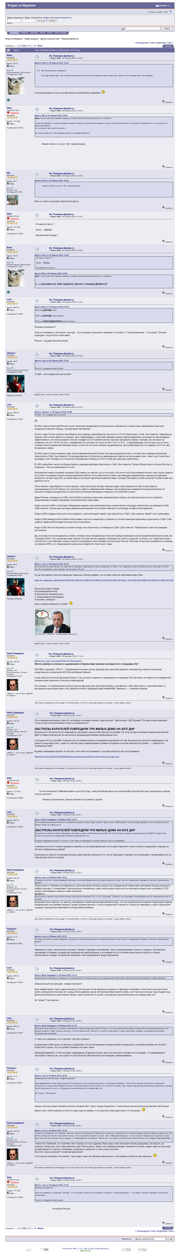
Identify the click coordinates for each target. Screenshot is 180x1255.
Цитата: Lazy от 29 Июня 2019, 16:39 (51, 1130)
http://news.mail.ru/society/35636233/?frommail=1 (58, 661)
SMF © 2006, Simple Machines (96, 1249)
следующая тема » (164, 42)
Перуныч (11, 929)
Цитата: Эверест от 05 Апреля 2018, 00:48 (53, 412)
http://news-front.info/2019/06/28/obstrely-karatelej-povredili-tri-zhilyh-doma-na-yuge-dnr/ (77, 757)
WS (8, 173)
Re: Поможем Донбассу (61, 56)
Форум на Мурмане (13, 39)
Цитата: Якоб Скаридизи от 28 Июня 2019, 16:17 (56, 819)
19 (19, 46)
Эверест (11, 353)
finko (9, 108)
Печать (168, 46)
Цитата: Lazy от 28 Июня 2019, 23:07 (51, 877)
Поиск (42, 33)
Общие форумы (31, 39)
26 (35, 46)
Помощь (34, 33)
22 (28, 46)
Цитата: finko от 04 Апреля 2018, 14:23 (52, 180)
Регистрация (61, 33)
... (16, 46)
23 (30, 46)
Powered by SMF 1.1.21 (72, 1249)
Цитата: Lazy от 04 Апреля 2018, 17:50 (52, 361)
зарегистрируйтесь (63, 18)
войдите (46, 18)
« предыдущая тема (144, 42)
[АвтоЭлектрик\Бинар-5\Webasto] (8, 100)
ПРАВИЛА (24, 33)
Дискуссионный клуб (50, 39)
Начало (14, 33)
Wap (82, 1251)
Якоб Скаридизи (15, 653)
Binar (9, 55)
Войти (50, 33)
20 (21, 46)
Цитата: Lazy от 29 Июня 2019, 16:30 (51, 1076)
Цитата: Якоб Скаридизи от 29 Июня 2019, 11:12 (56, 975)
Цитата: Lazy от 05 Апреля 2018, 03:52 (52, 564)
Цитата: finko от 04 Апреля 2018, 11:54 (52, 63)
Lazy (9, 299)
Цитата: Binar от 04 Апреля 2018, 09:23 (52, 307)
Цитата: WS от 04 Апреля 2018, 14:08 (51, 115)
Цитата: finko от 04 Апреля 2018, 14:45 (52, 255)
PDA (88, 1251)
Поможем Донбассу (70, 39)
